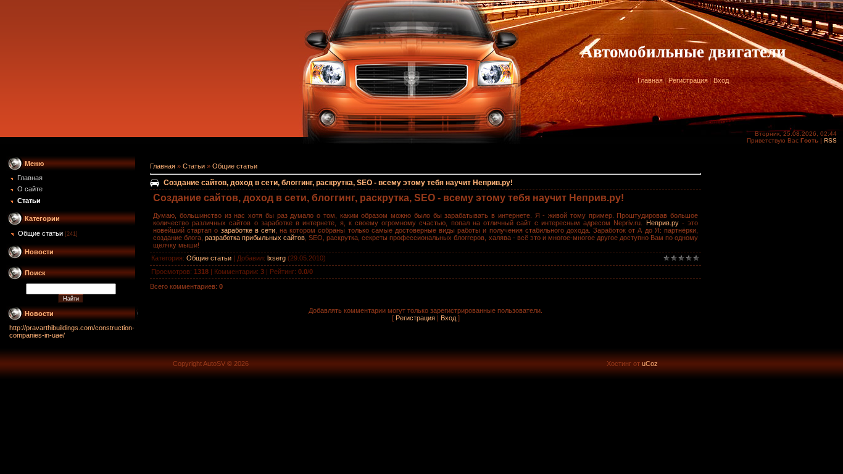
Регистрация (688, 80)
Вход (721, 80)
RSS (830, 140)
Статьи (194, 166)
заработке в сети (248, 230)
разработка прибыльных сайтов (255, 237)
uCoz (650, 363)
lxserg (276, 258)
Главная (650, 80)
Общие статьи (40, 233)
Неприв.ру (662, 223)
